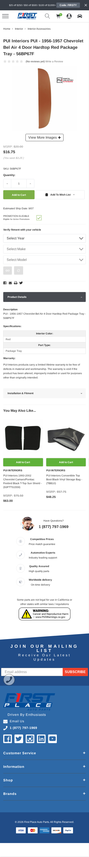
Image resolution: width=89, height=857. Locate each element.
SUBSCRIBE (75, 672)
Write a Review (54, 61)
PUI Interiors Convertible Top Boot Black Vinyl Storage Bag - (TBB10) (64, 479)
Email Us (17, 721)
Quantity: (9, 175)
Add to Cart (23, 462)
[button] (79, 16)
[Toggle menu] (5, 16)
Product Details (17, 296)
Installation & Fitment (20, 393)
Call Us (9, 679)
